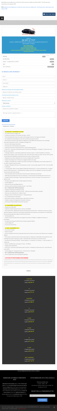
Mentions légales (10, 407)
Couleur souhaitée (6, 106)
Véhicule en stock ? (6, 100)
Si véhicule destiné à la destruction (10, 95)
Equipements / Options (8, 126)
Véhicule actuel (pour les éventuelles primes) (12, 89)
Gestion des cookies (22, 408)
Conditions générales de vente (21, 407)
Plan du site (4, 407)
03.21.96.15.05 (50, 14)
